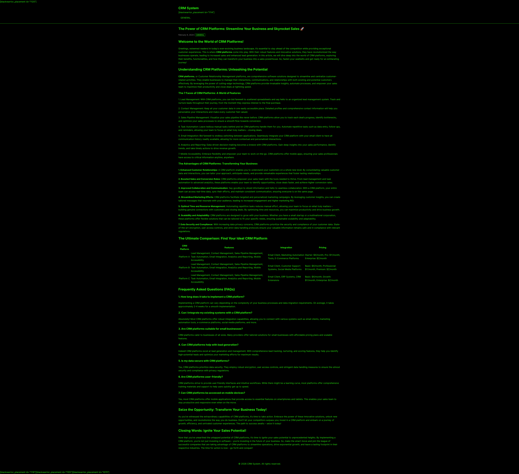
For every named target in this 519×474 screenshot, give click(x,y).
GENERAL (186, 17)
